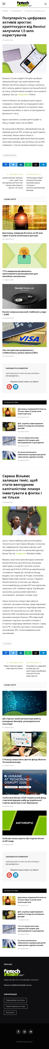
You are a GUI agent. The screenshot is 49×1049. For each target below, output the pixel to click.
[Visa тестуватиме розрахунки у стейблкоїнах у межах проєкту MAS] (24, 334)
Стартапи (7, 643)
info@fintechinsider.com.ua (21, 985)
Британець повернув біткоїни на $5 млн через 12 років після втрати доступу (32, 411)
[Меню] (3, 4)
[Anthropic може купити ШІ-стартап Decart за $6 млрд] (24, 823)
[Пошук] (45, 4)
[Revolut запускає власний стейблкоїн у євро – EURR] (24, 296)
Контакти (10, 1012)
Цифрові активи (10, 155)
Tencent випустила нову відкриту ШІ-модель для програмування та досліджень (31, 440)
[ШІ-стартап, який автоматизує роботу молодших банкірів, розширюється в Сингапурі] (24, 703)
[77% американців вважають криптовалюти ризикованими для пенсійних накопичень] (24, 255)
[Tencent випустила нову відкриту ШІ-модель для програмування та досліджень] (9, 440)
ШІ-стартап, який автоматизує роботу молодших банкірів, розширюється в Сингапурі (21, 721)
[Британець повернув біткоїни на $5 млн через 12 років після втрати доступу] (24, 217)
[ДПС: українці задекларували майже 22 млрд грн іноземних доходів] (9, 426)
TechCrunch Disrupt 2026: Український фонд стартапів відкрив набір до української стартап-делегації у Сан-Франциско (24, 800)
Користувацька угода (15, 1006)
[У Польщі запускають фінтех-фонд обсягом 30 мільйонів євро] (24, 744)
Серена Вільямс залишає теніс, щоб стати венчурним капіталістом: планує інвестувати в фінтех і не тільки (12, 183)
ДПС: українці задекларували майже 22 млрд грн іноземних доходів (31, 426)
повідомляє (23, 94)
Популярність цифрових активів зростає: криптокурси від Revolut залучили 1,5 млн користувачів (36, 671)
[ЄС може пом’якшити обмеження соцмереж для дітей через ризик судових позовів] (9, 455)
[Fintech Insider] (24, 4)
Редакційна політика (15, 1000)
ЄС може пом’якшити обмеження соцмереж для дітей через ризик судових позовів (31, 454)
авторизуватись (12, 376)
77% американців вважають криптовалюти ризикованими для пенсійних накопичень (20, 274)
